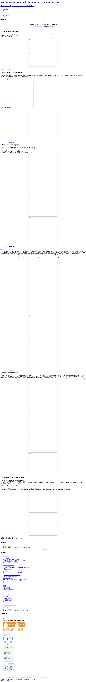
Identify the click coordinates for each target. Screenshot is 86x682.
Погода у (8, 666)
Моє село (5, 595)
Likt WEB (8, 680)
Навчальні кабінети (7, 598)
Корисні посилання (7, 609)
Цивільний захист (7, 569)
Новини (4, 585)
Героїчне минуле (6, 596)
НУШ (4, 577)
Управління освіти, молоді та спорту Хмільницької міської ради (16, 567)
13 (17, 538)
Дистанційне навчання (8, 14)
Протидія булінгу (6, 581)
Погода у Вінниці (8, 671)
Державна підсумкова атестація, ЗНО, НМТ (12, 572)
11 (14, 538)
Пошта (4, 590)
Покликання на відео (5, 107)
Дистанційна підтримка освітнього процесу (12, 575)
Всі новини (44, 549)
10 (13, 538)
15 (19, 538)
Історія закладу (6, 15)
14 (18, 538)
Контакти (5, 10)
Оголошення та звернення (8, 11)
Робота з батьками (7, 588)
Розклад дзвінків (6, 582)
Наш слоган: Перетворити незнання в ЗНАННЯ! (17, 6)
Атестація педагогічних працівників (11, 559)
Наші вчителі (6, 558)
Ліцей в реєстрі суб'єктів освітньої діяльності (12, 562)
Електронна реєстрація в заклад (10, 561)
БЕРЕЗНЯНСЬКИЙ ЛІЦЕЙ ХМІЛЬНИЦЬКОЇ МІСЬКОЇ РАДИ (30, 2)
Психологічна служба (7, 600)
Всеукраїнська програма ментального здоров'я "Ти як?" (15, 579)
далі (84, 548)
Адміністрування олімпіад (8, 565)
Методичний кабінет (7, 599)
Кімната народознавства (8, 602)
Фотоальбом (5, 16)
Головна (5, 8)
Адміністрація (6, 556)
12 (16, 538)
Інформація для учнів (7, 578)
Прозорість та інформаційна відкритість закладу (13, 563)
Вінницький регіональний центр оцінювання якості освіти (15, 610)
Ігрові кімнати (6, 606)
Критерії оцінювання (7, 571)
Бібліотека (5, 601)
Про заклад (5, 9)
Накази (4, 568)
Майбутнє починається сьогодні (10, 576)
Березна (8, 644)
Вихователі (5, 607)
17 (22, 538)
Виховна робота (6, 587)
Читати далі (11, 69)
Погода (4, 663)
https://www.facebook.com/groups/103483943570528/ (43, 26)
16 (21, 538)
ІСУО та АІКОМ (6, 566)
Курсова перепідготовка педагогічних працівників (14, 560)
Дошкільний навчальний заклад (10, 605)
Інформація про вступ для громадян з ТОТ (12, 580)
